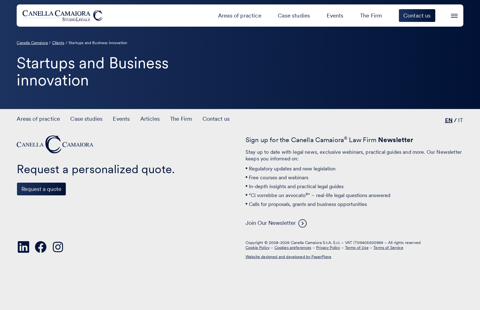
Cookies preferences (292, 247)
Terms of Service (388, 247)
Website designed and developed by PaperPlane (288, 256)
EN (448, 120)
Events (335, 15)
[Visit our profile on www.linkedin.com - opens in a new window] (23, 247)
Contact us (216, 118)
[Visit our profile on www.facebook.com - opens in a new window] (40, 247)
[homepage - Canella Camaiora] (55, 144)
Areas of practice (239, 15)
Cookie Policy (257, 247)
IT (460, 120)
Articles (150, 118)
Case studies (294, 15)
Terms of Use (357, 247)
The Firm (371, 15)
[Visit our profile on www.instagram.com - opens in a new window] (57, 247)
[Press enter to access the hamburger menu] (454, 14)
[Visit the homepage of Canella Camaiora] (63, 15)
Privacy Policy (328, 247)
